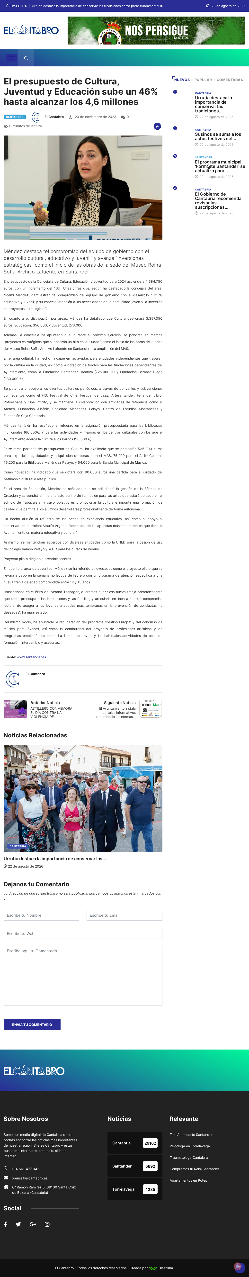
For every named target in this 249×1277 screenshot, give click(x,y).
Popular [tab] (203, 80)
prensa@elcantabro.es (29, 1178)
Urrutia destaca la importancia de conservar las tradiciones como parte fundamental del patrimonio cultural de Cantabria (123, 6)
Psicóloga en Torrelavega (190, 1146)
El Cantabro (54, 117)
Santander (14, 117)
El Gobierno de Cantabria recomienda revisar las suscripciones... (218, 200)
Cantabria (18, 846)
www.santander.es (31, 657)
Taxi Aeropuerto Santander (191, 1134)
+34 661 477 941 (25, 1169)
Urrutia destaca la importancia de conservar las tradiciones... (213, 104)
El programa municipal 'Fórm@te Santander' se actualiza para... (220, 166)
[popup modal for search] (26, 57)
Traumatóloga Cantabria (189, 1157)
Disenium (165, 1268)
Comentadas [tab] (230, 80)
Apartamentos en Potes (188, 1180)
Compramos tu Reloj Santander (194, 1169)
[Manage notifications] (237, 1266)
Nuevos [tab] (182, 80)
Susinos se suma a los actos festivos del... (218, 136)
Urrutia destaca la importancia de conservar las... (55, 858)
